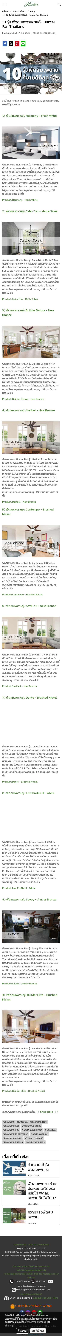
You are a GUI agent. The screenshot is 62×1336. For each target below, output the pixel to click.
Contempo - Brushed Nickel (27, 594)
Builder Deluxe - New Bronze (28, 399)
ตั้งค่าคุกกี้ (22, 1330)
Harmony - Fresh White (25, 200)
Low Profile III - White (24, 888)
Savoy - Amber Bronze (24, 983)
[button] (58, 4)
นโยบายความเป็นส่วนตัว (35, 1322)
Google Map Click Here (45, 1298)
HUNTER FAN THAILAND (38, 1306)
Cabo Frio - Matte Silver (25, 299)
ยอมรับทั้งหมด (38, 1330)
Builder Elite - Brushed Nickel (28, 1091)
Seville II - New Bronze (24, 686)
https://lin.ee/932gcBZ (31, 1294)
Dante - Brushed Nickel (25, 781)
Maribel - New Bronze (24, 502)
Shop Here (46, 1112)
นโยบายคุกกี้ (10, 1325)
